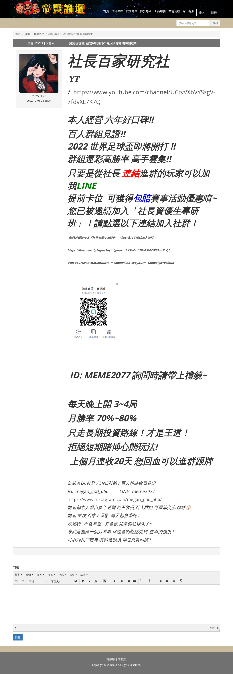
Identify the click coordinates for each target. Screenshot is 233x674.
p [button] (15, 628)
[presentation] (18, 574)
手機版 (122, 659)
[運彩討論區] (77, 43)
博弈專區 (146, 11)
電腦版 (110, 659)
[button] (16, 581)
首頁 (106, 11)
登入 (202, 12)
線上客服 (188, 11)
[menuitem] (18, 574)
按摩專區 (131, 11)
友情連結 (174, 11)
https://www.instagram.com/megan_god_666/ (115, 499)
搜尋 (215, 23)
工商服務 (160, 11)
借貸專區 (117, 11)
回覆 (17, 637)
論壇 (27, 34)
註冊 (214, 12)
